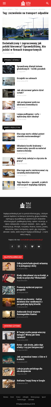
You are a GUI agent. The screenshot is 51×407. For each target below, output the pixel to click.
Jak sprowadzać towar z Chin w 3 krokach (32, 358)
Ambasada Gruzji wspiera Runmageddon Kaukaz (28, 313)
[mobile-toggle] (4, 3)
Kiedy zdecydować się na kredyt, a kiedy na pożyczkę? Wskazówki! (32, 276)
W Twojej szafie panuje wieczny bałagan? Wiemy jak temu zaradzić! (31, 335)
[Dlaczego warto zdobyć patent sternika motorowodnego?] (8, 137)
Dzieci (18, 397)
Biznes (5, 39)
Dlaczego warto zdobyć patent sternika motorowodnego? (30, 135)
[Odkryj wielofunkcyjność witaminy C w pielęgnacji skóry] (8, 266)
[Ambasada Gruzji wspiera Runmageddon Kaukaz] (8, 315)
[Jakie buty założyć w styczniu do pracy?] (8, 161)
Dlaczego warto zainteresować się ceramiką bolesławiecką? (32, 171)
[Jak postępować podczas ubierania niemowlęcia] (8, 105)
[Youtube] (38, 246)
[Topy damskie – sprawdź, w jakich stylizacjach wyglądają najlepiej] (8, 185)
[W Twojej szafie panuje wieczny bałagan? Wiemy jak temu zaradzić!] (8, 335)
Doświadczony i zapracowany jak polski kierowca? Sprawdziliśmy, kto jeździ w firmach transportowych (24, 46)
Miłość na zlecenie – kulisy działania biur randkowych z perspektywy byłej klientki (29, 301)
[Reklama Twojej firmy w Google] (8, 383)
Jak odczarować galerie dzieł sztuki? (30, 91)
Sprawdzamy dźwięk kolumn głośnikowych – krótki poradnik (31, 67)
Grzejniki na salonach (27, 78)
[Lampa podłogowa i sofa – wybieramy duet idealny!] (8, 117)
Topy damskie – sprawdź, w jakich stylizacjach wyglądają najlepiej (32, 183)
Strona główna (7, 9)
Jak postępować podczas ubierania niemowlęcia (28, 103)
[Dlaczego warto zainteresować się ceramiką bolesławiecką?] (8, 173)
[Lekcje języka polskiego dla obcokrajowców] (8, 371)
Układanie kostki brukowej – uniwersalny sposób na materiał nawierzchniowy (31, 148)
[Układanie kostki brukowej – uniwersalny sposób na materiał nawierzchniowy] (8, 149)
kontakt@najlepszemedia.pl (32, 239)
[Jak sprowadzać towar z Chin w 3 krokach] (8, 360)
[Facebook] (12, 246)
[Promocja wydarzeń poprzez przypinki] (8, 290)
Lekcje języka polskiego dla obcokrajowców (29, 369)
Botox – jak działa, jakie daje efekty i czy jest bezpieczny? (30, 346)
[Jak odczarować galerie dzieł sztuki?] (8, 93)
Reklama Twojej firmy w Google (31, 380)
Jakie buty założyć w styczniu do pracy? (32, 159)
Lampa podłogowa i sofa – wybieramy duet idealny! (29, 115)
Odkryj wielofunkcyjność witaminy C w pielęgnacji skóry (32, 264)
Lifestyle (25, 397)
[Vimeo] (32, 246)
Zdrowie (31, 400)
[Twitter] (25, 246)
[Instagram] (18, 246)
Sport (44, 397)
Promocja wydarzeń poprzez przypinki (29, 288)
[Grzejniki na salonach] (8, 81)
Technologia (21, 400)
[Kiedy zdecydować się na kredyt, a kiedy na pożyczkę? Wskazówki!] (8, 278)
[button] (47, 3)
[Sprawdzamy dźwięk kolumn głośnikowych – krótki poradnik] (8, 69)
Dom (12, 397)
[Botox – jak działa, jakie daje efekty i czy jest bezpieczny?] (8, 348)
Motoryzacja (35, 397)
